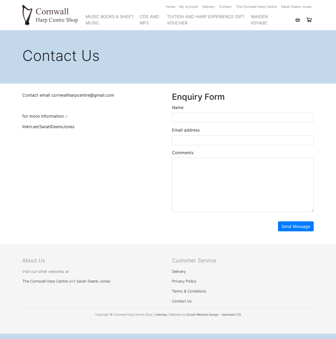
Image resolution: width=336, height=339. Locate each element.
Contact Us (182, 301)
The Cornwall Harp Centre (256, 7)
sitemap (161, 314)
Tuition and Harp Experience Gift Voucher (205, 19)
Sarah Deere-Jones (296, 7)
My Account (188, 7)
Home (170, 7)
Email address (186, 130)
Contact (225, 7)
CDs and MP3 (149, 19)
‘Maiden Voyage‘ (259, 19)
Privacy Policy (184, 281)
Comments (182, 152)
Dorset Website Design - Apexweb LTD (213, 314)
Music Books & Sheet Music (110, 19)
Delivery (208, 7)
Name (177, 107)
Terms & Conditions (189, 291)
